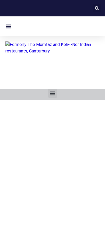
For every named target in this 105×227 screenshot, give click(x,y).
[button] (97, 8)
